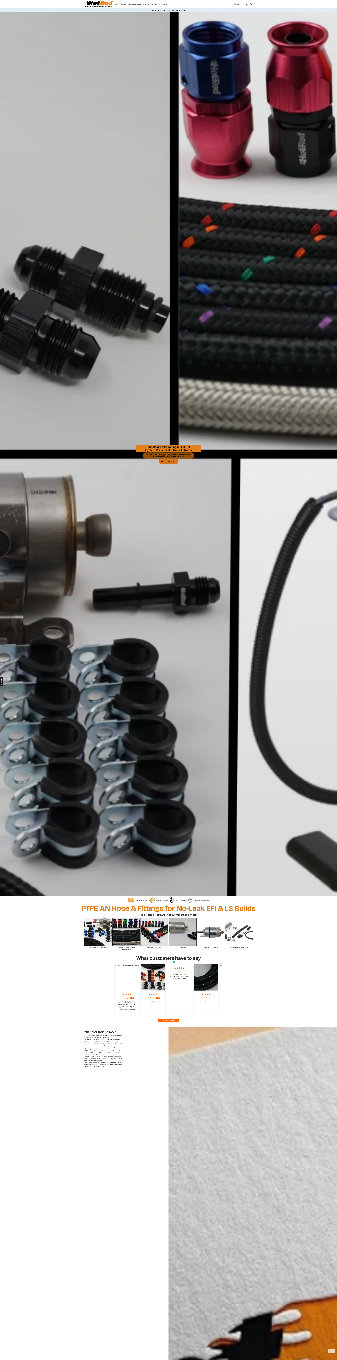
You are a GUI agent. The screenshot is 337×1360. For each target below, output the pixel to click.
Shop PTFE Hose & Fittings (168, 461)
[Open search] (243, 4)
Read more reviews (168, 1020)
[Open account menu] (247, 4)
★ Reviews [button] (1, 681)
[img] (126, 994)
